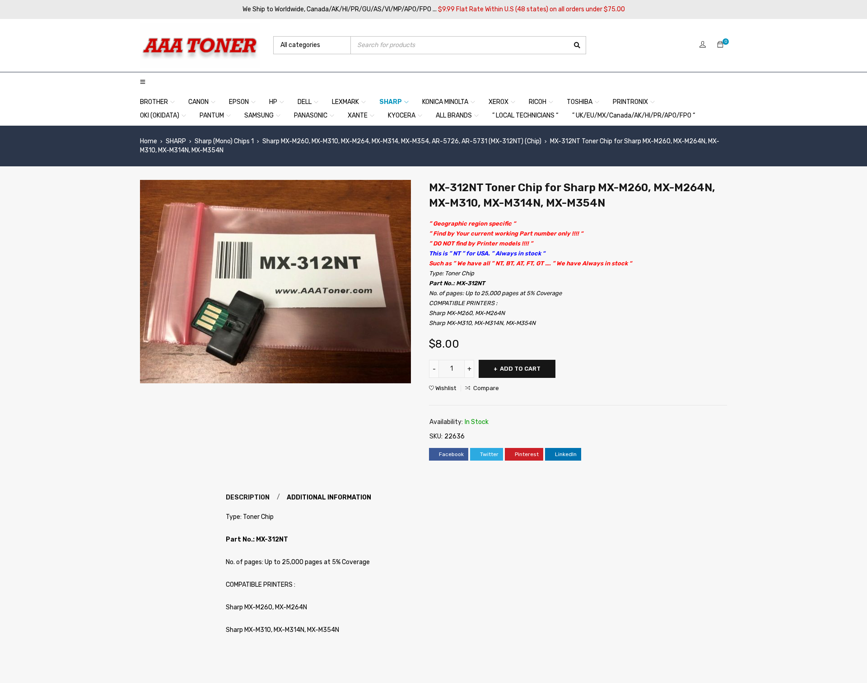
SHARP (176, 141)
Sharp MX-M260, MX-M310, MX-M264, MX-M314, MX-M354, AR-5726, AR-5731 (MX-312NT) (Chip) (401, 141)
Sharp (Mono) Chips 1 (224, 141)
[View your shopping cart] (720, 45)
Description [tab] (248, 497)
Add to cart (520, 368)
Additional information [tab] (329, 497)
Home (148, 141)
